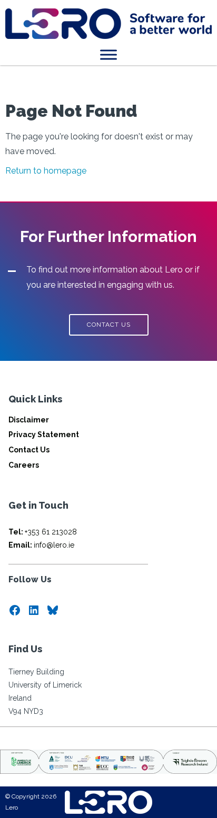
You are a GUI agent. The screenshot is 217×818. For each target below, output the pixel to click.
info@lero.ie (41, 545)
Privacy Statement (43, 434)
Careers (23, 465)
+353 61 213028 (42, 532)
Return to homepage (45, 171)
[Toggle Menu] (108, 54)
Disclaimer (28, 420)
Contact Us (29, 450)
